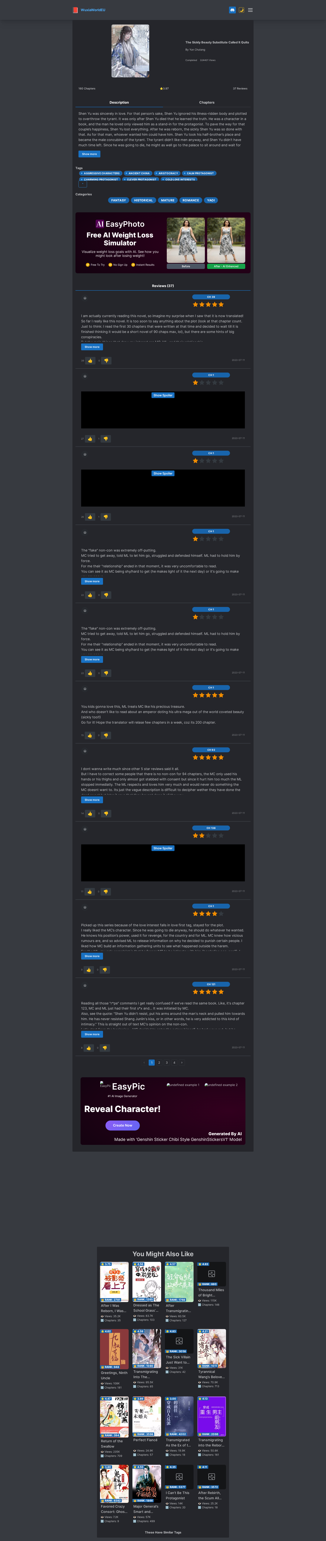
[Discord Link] (232, 10)
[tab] (119, 102)
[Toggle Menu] (250, 10)
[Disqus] (163, 1199)
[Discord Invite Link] (232, 10)
